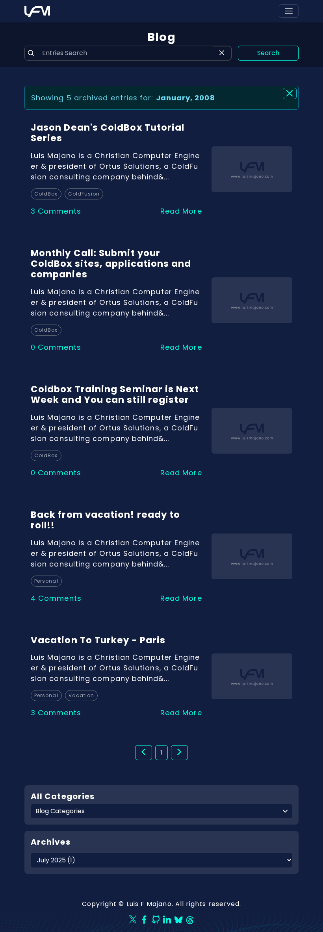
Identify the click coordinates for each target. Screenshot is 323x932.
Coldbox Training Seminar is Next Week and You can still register (115, 394)
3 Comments (56, 211)
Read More (181, 211)
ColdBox (46, 193)
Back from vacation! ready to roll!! (105, 520)
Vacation (82, 695)
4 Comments (56, 598)
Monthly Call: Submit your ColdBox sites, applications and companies (111, 264)
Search (268, 52)
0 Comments (56, 347)
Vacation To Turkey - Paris (98, 640)
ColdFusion (84, 193)
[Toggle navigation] (289, 11)
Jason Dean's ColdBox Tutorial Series (107, 132)
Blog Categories (60, 811)
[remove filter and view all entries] (290, 93)
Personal (46, 581)
